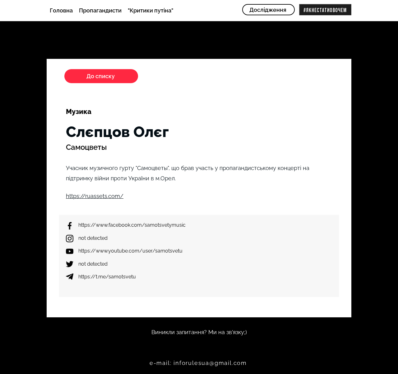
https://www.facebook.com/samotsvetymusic (132, 225)
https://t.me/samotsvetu (107, 277)
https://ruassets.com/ (94, 196)
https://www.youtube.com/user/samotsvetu (130, 251)
